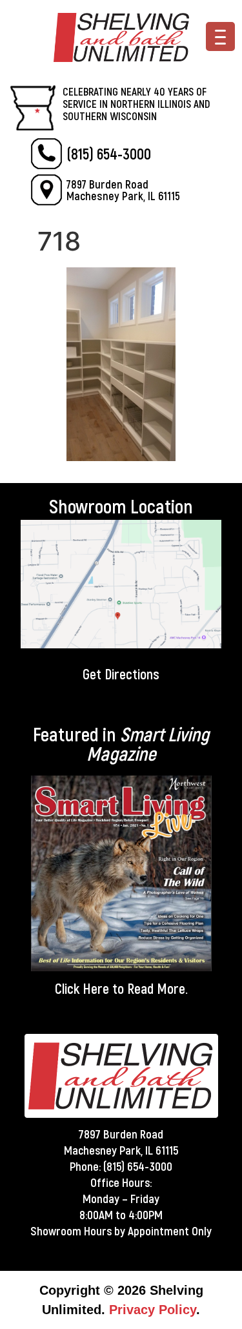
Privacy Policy (152, 1310)
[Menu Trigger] (220, 36)
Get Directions (121, 673)
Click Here (82, 988)
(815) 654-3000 (108, 153)
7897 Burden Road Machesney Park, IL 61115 (123, 190)
